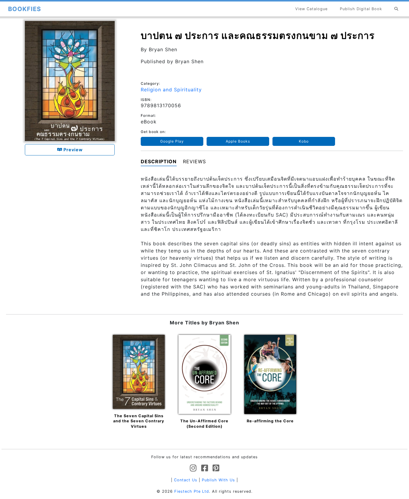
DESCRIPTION (159, 161)
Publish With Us (218, 480)
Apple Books (238, 141)
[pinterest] (216, 468)
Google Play (172, 141)
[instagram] (193, 468)
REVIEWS (194, 161)
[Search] (396, 9)
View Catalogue (311, 9)
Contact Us (185, 480)
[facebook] (204, 468)
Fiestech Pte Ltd (191, 491)
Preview (72, 149)
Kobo (304, 141)
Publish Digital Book (361, 9)
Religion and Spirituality (171, 90)
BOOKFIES (24, 9)
